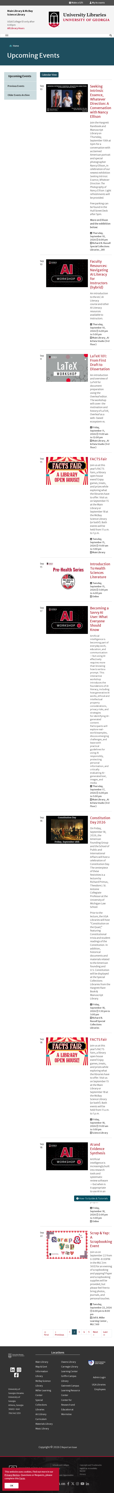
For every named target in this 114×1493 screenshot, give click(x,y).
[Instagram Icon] (19, 1371)
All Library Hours (15, 28)
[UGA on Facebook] (68, 1484)
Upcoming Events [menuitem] (19, 76)
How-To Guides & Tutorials (93, 1198)
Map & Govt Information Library (41, 1371)
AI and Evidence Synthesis (97, 1148)
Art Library (40, 1414)
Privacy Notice (12, 1475)
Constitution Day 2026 (100, 820)
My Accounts (98, 2)
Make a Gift (77, 2)
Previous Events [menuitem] (16, 86)
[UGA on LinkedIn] (87, 1484)
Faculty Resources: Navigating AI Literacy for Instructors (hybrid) (99, 274)
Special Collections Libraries (41, 1405)
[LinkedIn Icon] (12, 1371)
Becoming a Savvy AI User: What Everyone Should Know (99, 619)
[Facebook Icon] (16, 1376)
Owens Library (68, 1362)
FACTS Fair (98, 459)
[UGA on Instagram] (77, 1484)
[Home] (79, 19)
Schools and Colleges (61, 1465)
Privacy (83, 1474)
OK (11, 1485)
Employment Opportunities (63, 1475)
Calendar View (49, 74)
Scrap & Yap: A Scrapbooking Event (101, 1239)
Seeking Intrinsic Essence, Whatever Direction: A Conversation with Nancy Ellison (100, 101)
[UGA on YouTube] (82, 1484)
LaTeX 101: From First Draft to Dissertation (100, 362)
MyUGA (56, 1472)
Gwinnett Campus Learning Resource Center (70, 1390)
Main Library (41, 1362)
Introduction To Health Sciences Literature (100, 570)
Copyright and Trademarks (91, 1465)
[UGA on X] (73, 1484)
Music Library (42, 1428)
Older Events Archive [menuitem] (19, 95)
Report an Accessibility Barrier (88, 1469)
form (22, 1478)
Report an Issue (69, 1447)
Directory (56, 1468)
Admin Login (99, 1377)
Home (16, 46)
